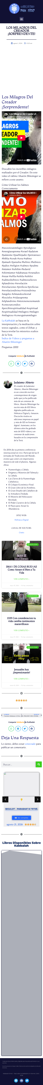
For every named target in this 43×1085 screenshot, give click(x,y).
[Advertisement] (21, 72)
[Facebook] (21, 1081)
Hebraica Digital (21, 520)
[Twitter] (27, 1081)
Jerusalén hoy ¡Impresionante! (21, 671)
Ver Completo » (21, 579)
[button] (22, 19)
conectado (30, 743)
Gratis (21, 532)
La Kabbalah (8, 320)
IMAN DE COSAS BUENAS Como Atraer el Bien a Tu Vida (21, 569)
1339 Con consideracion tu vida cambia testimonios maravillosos (21, 620)
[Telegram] (16, 1081)
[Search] (39, 764)
